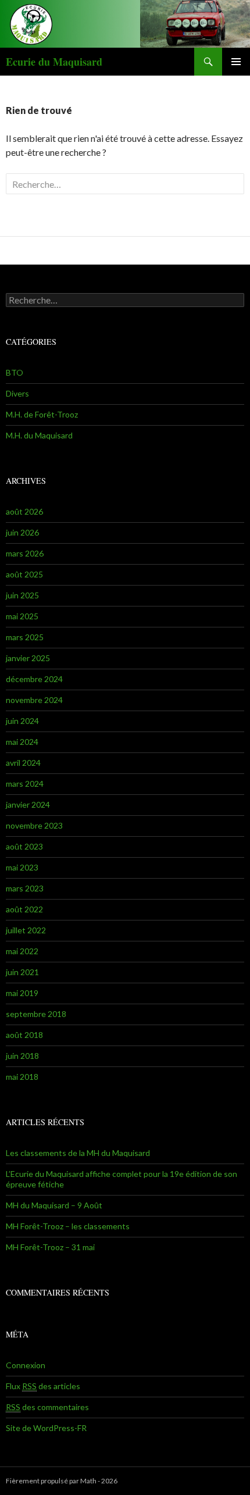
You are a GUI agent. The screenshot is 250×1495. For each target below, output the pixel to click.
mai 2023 (22, 867)
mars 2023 (25, 888)
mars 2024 (25, 783)
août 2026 (24, 511)
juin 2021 (22, 972)
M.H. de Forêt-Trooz (42, 414)
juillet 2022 (26, 930)
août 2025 (24, 574)
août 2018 (24, 1035)
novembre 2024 (34, 700)
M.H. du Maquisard (39, 435)
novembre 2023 (34, 825)
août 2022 (24, 909)
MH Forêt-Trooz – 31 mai (50, 1247)
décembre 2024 (34, 679)
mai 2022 (22, 951)
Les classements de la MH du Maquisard (78, 1153)
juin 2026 (22, 532)
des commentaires (47, 1407)
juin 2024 (22, 721)
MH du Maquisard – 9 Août (54, 1205)
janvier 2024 (28, 804)
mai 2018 (22, 1077)
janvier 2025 (28, 658)
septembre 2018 (36, 1014)
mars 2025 (25, 637)
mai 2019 (22, 993)
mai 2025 (22, 616)
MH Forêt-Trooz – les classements (68, 1226)
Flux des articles (43, 1386)
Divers (17, 393)
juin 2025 (22, 595)
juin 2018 (22, 1056)
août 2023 (24, 846)
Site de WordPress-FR (46, 1428)
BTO (14, 372)
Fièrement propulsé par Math (51, 1480)
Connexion (25, 1365)
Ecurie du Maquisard (54, 61)
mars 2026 (25, 553)
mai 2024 (22, 742)
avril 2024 (23, 763)
